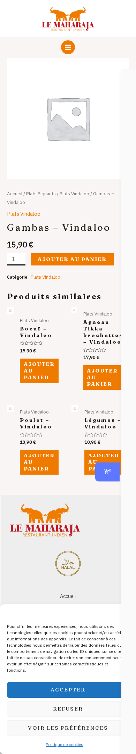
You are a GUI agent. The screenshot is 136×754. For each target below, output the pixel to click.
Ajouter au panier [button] (39, 370)
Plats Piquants (41, 193)
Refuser (68, 708)
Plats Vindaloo (74, 193)
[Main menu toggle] (68, 47)
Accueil (14, 193)
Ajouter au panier (72, 259)
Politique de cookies (64, 744)
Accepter (68, 689)
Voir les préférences (68, 727)
